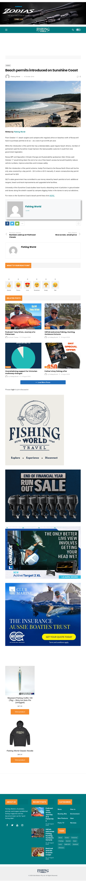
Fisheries (74, 837)
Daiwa (67, 837)
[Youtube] (17, 825)
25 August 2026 (26, 337)
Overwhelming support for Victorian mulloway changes (21, 372)
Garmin (68, 841)
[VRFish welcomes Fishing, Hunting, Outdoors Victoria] (63, 316)
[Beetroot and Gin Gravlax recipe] (37, 851)
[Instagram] (22, 825)
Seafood (75, 844)
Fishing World (15, 76)
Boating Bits (62, 814)
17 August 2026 (50, 858)
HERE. (52, 195)
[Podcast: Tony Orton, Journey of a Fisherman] (23, 316)
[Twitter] (12, 825)
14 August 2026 (25, 376)
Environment (75, 814)
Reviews (73, 823)
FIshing (61, 841)
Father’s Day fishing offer (56, 371)
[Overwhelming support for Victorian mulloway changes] (23, 356)
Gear (47, 367)
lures (60, 844)
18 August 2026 (65, 337)
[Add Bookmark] (78, 224)
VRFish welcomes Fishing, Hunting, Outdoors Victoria (60, 333)
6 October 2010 (29, 76)
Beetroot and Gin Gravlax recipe (49, 851)
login (13, 389)
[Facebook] (7, 825)
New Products (63, 818)
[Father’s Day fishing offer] (63, 356)
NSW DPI (67, 844)
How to (72, 809)
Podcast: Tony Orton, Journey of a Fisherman (20, 333)
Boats (60, 837)
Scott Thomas (14, 337)
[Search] (73, 29)
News (8, 65)
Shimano (61, 847)
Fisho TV (61, 823)
